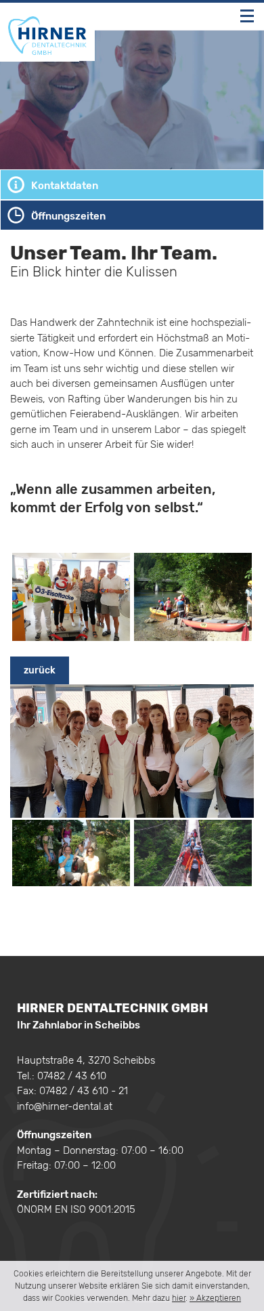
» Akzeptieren (215, 1298)
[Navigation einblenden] (247, 16)
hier (178, 1298)
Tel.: (61, 1076)
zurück (40, 670)
